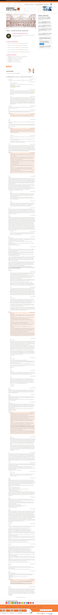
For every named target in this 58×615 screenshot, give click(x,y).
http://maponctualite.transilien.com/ (15, 86)
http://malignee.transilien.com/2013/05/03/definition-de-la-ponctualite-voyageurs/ (22, 426)
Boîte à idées (46, 4)
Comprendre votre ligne (38, 4)
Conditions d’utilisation (47, 46)
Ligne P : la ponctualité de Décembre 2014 (13, 73)
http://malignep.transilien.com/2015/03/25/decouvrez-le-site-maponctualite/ (21, 583)
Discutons (31, 4)
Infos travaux (26, 4)
